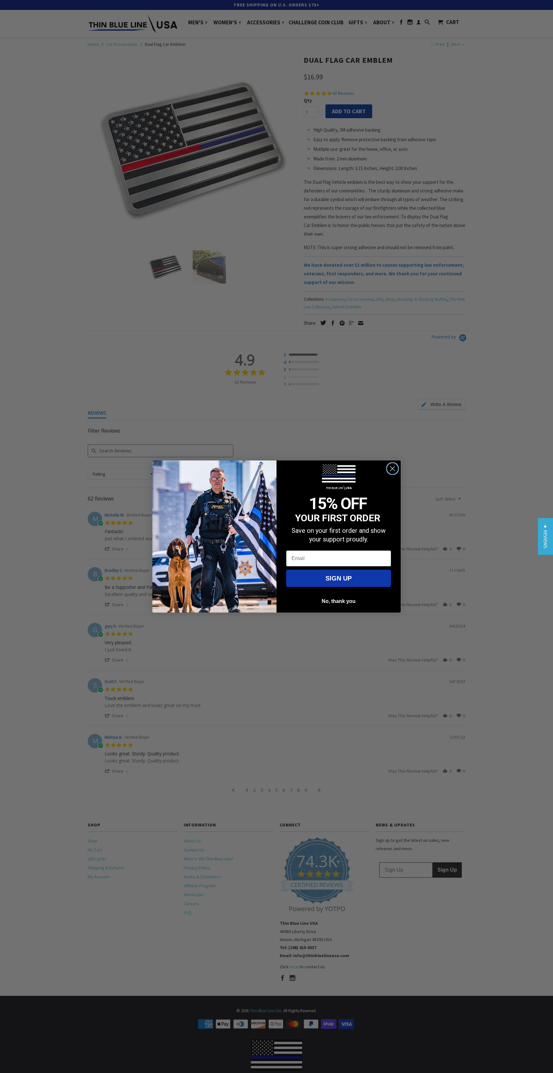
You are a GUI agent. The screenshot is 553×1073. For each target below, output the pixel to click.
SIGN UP (338, 578)
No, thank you (339, 601)
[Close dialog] (392, 468)
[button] (545, 536)
